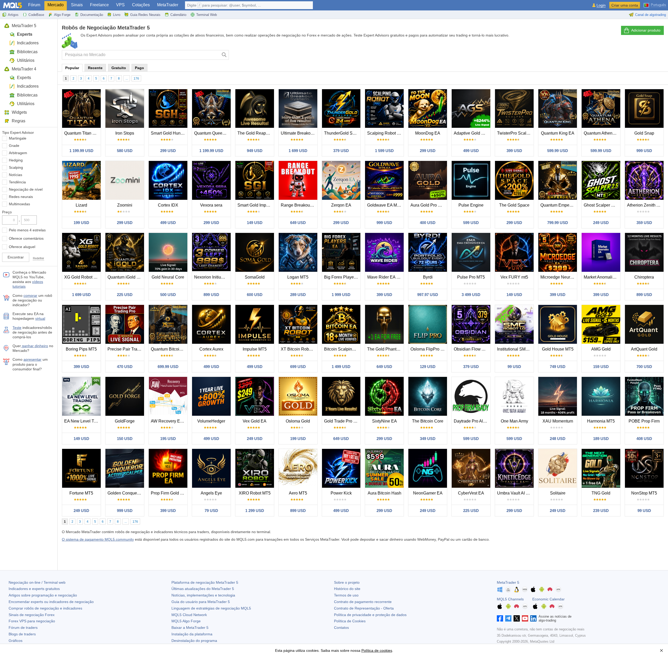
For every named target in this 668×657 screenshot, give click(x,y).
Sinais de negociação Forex (32, 615)
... (127, 78)
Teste (17, 328)
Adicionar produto (645, 30)
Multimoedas (19, 204)
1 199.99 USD (81, 150)
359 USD (644, 222)
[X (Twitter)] (517, 618)
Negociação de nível (26, 189)
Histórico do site (347, 589)
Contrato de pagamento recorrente (363, 602)
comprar (30, 295)
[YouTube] (525, 618)
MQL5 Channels (510, 599)
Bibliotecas (27, 52)
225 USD (125, 294)
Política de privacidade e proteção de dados (370, 615)
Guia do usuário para (200, 602)
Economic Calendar (548, 599)
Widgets (19, 112)
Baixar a (189, 627)
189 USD (601, 438)
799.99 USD (557, 222)
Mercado (55, 5)
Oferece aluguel (22, 247)
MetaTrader (167, 5)
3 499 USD (471, 294)
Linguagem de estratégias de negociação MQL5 (211, 608)
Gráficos (15, 640)
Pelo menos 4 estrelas (27, 230)
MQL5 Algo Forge (186, 621)
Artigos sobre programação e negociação (43, 595)
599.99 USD (557, 150)
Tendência (17, 182)
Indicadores (28, 43)
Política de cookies (376, 650)
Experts (24, 34)
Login (601, 5)
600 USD (255, 294)
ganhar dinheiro (34, 346)
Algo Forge (62, 15)
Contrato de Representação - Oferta (364, 608)
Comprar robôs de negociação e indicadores (45, 608)
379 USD (341, 150)
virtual (40, 318)
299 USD (168, 150)
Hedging (16, 160)
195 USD (168, 438)
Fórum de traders (23, 627)
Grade (14, 145)
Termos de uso (346, 595)
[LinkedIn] (533, 618)
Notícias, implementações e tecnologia (203, 595)
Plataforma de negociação (204, 582)
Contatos (341, 627)
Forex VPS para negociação (32, 621)
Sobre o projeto (347, 582)
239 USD (601, 510)
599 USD (471, 222)
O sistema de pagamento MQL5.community (98, 539)
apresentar (32, 359)
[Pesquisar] (224, 55)
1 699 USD (298, 150)
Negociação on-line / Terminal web (37, 582)
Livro (116, 15)
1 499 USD (341, 366)
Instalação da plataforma (191, 634)
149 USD (255, 222)
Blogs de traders (22, 634)
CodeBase (36, 15)
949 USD (255, 150)
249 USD (601, 222)
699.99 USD (168, 366)
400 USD (428, 222)
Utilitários (25, 60)
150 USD (125, 438)
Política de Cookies (350, 621)
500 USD (168, 294)
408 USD (644, 438)
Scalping (16, 167)
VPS (120, 5)
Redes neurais (21, 197)
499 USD (471, 150)
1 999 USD (341, 294)
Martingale (17, 138)
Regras (18, 121)
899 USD (211, 294)
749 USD (557, 366)
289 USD (298, 294)
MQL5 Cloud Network (189, 615)
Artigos (13, 15)
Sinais (77, 5)
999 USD (644, 150)
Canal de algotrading (650, 15)
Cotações (141, 5)
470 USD (125, 366)
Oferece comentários (26, 238)
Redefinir (38, 258)
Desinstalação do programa (194, 640)
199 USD (81, 222)
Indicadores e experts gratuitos (34, 589)
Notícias (15, 175)
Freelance (99, 5)
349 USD (428, 438)
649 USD (298, 222)
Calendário (178, 15)
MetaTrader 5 (24, 25)
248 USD (557, 438)
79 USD (211, 510)
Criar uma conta (624, 5)
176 (136, 78)
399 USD (514, 150)
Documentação (91, 15)
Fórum (34, 5)
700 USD (644, 366)
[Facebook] (500, 618)
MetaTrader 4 (24, 69)
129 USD (428, 366)
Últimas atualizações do (202, 589)
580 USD (125, 150)
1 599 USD (384, 150)
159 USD (601, 366)
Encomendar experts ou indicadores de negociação (51, 602)
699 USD (298, 366)
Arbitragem (18, 153)
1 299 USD (254, 510)
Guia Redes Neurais (145, 15)
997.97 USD (427, 294)
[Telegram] (508, 618)
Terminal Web (206, 15)
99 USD (514, 366)
